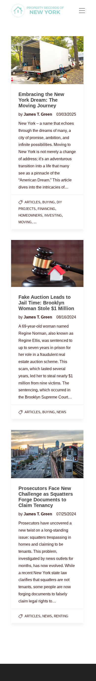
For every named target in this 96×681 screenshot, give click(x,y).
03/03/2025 (66, 114)
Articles (32, 202)
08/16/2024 (66, 317)
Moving (25, 222)
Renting (61, 616)
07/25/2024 (66, 514)
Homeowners (30, 215)
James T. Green (38, 114)
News (61, 412)
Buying (48, 202)
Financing (46, 209)
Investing (53, 215)
